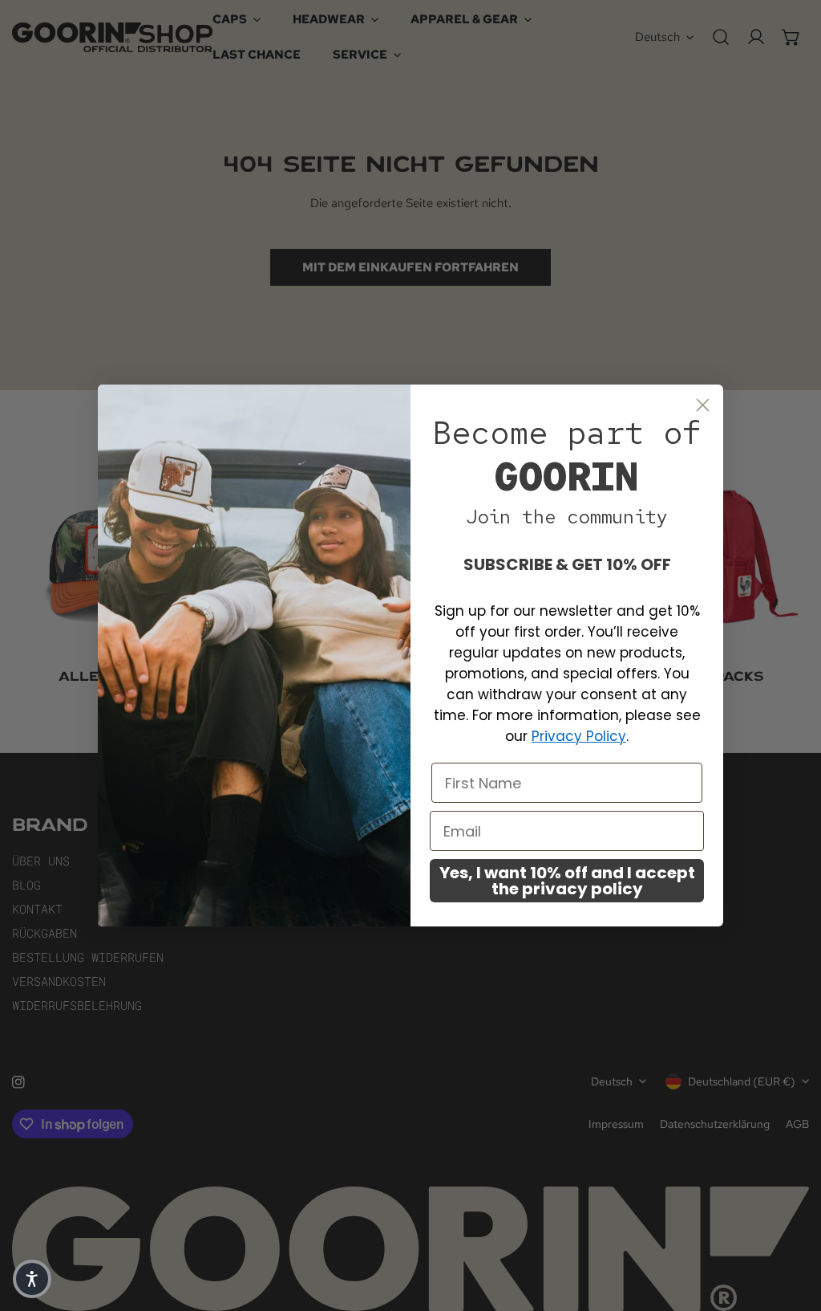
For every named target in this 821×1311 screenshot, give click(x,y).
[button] (32, 1279)
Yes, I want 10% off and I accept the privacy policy (567, 880)
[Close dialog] (703, 405)
